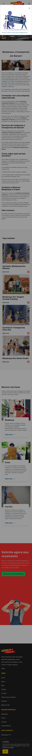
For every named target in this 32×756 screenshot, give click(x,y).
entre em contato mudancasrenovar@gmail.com (14, 32)
